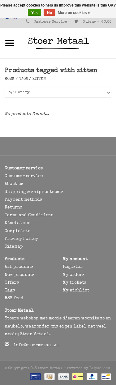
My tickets (74, 283)
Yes (34, 13)
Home (10, 79)
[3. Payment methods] (35, 376)
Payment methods (23, 200)
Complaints (17, 231)
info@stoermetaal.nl (36, 345)
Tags (23, 79)
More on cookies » (74, 13)
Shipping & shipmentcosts (34, 192)
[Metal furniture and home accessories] (68, 43)
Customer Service (50, 22)
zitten (39, 79)
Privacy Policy (21, 239)
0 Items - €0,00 (96, 22)
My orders (73, 275)
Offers (12, 283)
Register (73, 267)
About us (14, 184)
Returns (13, 207)
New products (19, 275)
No (49, 13)
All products (19, 267)
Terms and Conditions (29, 215)
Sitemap (14, 247)
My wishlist (76, 290)
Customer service (24, 176)
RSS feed (14, 298)
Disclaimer (17, 223)
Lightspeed (99, 368)
